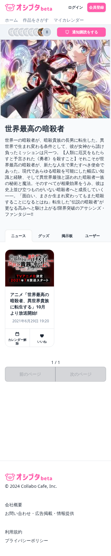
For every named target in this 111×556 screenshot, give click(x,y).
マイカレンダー (69, 20)
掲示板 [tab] (67, 235)
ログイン (75, 7)
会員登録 (96, 7)
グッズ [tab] (43, 235)
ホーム (11, 20)
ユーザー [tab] (92, 235)
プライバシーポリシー (26, 540)
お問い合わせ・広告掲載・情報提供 (39, 513)
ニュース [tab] (18, 235)
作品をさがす (36, 20)
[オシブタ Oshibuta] (28, 7)
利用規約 (13, 532)
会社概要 (13, 505)
